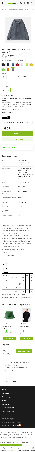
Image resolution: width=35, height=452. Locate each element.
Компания (5, 393)
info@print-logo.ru (8, 411)
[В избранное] (3, 57)
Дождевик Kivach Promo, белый (22, 64)
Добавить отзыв (24, 351)
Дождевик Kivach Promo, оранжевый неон (8, 69)
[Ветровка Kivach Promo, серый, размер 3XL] (18, 30)
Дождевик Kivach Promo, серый (13, 69)
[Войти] (28, 3)
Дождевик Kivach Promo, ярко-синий (13, 64)
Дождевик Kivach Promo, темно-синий (8, 64)
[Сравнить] (6, 57)
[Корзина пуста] (32, 3)
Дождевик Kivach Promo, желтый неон (27, 64)
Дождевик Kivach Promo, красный (17, 64)
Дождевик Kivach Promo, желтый (31, 64)
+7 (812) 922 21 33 (8, 408)
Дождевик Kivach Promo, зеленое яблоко (3, 69)
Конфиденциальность (8, 422)
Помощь (5, 400)
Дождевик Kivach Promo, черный (3, 64)
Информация (6, 397)
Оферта (19, 422)
